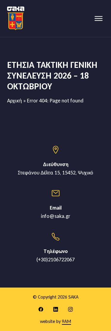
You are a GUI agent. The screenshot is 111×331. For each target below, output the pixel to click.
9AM (66, 321)
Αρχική (14, 100)
